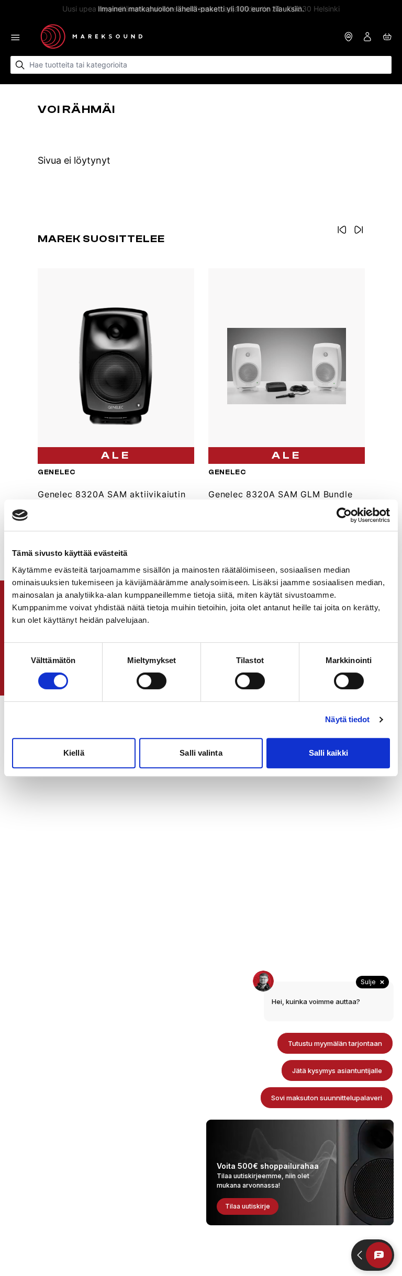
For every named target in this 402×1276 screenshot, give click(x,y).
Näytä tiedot (347, 719)
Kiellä (73, 752)
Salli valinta (201, 752)
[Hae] (20, 65)
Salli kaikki (328, 752)
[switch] (151, 681)
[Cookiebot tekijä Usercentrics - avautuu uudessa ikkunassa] (344, 515)
